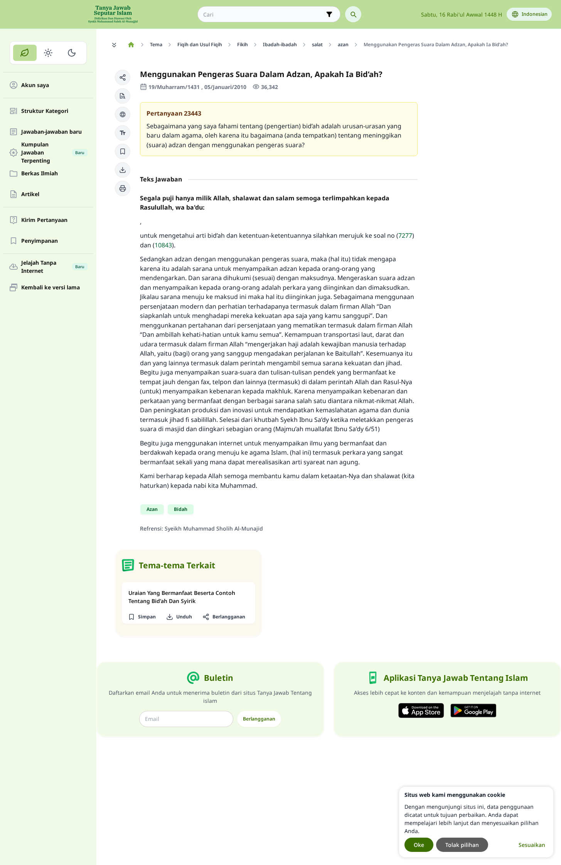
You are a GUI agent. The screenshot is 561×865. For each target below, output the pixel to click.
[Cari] (353, 14)
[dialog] (476, 822)
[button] (122, 77)
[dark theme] (71, 53)
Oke (419, 844)
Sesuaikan (532, 844)
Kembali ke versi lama (50, 287)
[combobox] (263, 14)
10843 (163, 245)
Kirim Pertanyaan (44, 220)
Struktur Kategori (44, 111)
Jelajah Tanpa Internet (52, 266)
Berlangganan (259, 719)
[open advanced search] (329, 14)
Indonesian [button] (535, 14)
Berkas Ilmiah (39, 173)
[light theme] (48, 53)
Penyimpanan (39, 241)
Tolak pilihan (462, 844)
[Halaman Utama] (131, 44)
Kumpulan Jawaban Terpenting (52, 152)
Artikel (30, 194)
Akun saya (35, 85)
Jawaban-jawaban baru (51, 132)
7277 (405, 235)
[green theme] (25, 53)
